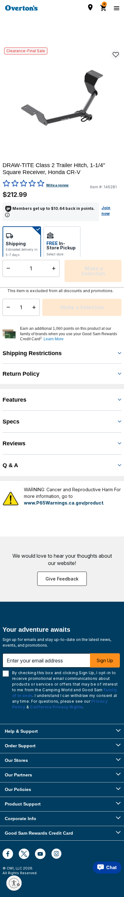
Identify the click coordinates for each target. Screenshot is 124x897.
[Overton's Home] (21, 8)
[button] (69, 334)
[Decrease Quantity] (7, 307)
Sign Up (105, 660)
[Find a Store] (90, 7)
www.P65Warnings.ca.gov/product (63, 502)
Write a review (57, 185)
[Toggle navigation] (115, 8)
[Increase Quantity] (35, 307)
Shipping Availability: (19, 271)
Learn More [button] (54, 339)
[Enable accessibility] (14, 883)
